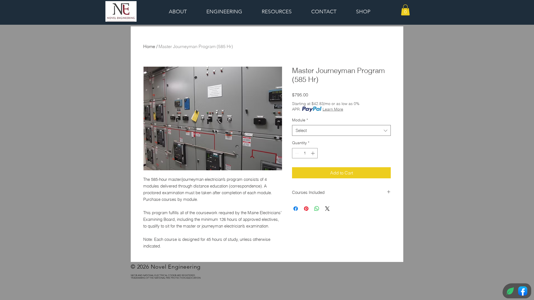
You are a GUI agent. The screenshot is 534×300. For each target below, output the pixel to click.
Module (300, 120)
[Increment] (313, 153)
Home (149, 46)
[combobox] (341, 130)
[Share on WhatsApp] (316, 208)
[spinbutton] (305, 153)
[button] (405, 9)
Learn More (333, 109)
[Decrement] (296, 153)
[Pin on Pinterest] (306, 208)
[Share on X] (327, 208)
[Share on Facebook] (295, 208)
